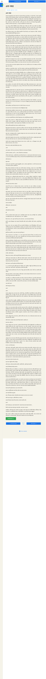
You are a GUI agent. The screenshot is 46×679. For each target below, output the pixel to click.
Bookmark (10, 418)
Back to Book (23, 423)
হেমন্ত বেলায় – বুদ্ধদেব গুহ (10, 10)
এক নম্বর (16, 10)
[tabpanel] (23, 216)
